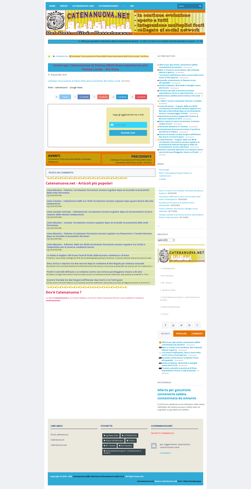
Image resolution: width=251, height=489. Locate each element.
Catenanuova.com (59, 445)
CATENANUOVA (168, 268)
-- (124, 6)
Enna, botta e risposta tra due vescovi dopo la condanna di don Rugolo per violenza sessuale (95, 263)
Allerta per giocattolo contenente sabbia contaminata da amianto (101, 41)
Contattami (165, 452)
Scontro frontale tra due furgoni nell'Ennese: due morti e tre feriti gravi (84, 280)
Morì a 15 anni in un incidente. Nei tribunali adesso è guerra (160, 41)
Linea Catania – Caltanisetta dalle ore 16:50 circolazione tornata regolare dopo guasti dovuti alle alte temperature (100, 202)
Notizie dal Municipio (171, 307)
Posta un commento (61, 172)
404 (132, 6)
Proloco (165, 314)
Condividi (84, 97)
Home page (164, 169)
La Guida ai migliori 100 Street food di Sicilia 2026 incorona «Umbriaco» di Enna (88, 255)
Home (52, 6)
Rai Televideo (168, 275)
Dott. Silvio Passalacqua (189, 481)
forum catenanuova (59, 434)
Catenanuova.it (57, 439)
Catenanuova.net (145, 481)
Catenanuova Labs (83, 6)
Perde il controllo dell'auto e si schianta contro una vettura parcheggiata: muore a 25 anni (94, 271)
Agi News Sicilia (168, 290)
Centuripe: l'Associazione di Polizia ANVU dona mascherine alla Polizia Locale (84, 81)
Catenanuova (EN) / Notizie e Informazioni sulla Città (98, 476)
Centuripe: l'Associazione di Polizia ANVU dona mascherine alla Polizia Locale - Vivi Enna (131, 161)
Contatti (162, 179)
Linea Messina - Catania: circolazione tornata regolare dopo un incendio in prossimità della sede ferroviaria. (97, 224)
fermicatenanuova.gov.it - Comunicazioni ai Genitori (122, 452)
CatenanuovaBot (109, 6)
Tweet (65, 97)
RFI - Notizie (167, 282)
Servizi (64, 6)
